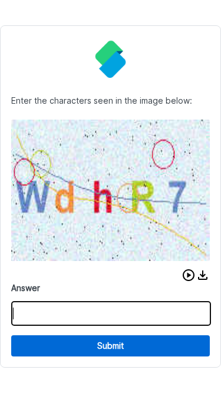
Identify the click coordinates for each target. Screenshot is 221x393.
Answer (25, 288)
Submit (110, 346)
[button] (189, 275)
